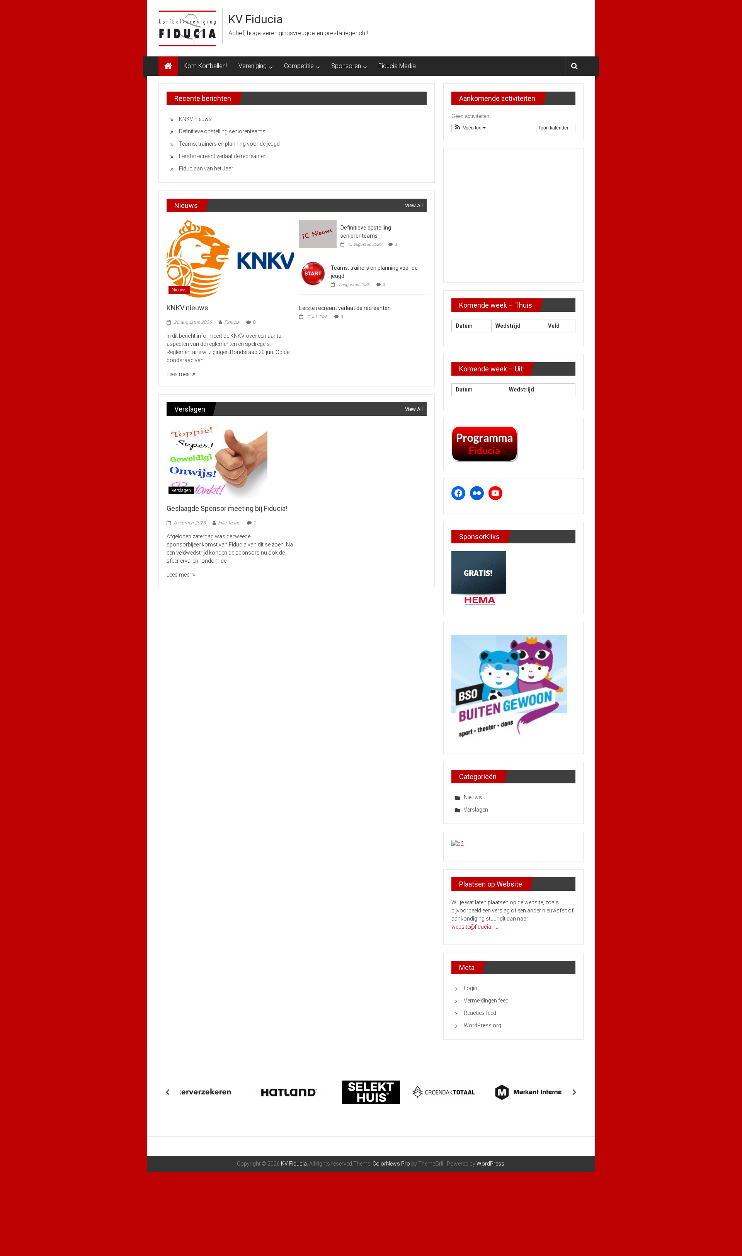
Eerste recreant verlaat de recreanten (223, 156)
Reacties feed (480, 1013)
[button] (470, 128)
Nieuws (179, 290)
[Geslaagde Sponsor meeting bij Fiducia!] (217, 460)
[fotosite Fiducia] (457, 844)
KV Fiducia (255, 19)
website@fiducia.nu (475, 927)
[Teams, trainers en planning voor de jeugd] (313, 274)
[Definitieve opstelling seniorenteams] (318, 233)
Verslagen (181, 490)
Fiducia (231, 322)
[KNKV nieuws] (230, 258)
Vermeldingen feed (486, 1000)
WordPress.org (482, 1025)
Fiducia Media (397, 66)
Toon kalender (554, 128)
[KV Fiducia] (168, 66)
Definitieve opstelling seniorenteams (222, 131)
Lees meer (179, 374)
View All (414, 205)
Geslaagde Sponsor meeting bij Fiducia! (227, 508)
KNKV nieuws (195, 119)
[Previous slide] (168, 1092)
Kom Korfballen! (205, 66)
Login (470, 988)
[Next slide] (574, 1092)
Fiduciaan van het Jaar (206, 168)
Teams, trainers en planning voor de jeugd (229, 144)
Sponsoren (346, 66)
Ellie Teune (229, 523)
